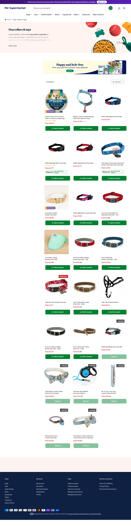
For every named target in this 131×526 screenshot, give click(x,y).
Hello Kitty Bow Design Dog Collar (55, 302)
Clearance (8, 500)
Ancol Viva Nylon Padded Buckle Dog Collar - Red (81, 258)
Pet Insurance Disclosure (107, 489)
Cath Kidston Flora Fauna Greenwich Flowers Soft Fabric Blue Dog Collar (112, 164)
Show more (13, 45)
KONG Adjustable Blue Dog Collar (111, 116)
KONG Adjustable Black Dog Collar (55, 163)
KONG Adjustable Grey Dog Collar (111, 347)
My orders (39, 486)
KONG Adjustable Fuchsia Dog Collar (84, 213)
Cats (36, 15)
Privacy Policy (104, 486)
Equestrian (8, 495)
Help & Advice (9, 503)
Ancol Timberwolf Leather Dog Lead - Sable (81, 347)
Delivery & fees (73, 486)
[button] (124, 8)
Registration (40, 492)
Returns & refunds (74, 489)
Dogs (28, 15)
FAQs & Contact (73, 483)
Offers (76, 15)
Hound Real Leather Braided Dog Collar (51, 214)
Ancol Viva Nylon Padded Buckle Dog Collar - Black (53, 347)
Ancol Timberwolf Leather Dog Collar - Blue (109, 258)
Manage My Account (75, 495)
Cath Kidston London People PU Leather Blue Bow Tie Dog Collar (83, 436)
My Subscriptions (42, 489)
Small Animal (46, 15)
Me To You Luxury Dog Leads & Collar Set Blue (108, 392)
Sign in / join (102, 2)
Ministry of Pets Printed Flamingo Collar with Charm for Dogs (83, 117)
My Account (40, 483)
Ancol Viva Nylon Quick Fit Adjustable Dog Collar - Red (109, 214)
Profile (38, 495)
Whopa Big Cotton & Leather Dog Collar (51, 436)
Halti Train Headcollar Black (110, 302)
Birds (57, 15)
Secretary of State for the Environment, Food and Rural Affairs (84, 514)
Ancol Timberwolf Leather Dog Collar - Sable (81, 303)
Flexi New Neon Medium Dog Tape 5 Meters (80, 392)
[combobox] (72, 8)
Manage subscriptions (75, 492)
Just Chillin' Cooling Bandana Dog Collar (51, 258)
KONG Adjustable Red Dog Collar (83, 163)
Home (9, 20)
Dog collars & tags (19, 20)
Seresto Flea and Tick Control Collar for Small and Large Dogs (55, 117)
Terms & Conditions (106, 483)
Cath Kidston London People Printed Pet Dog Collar (54, 392)
